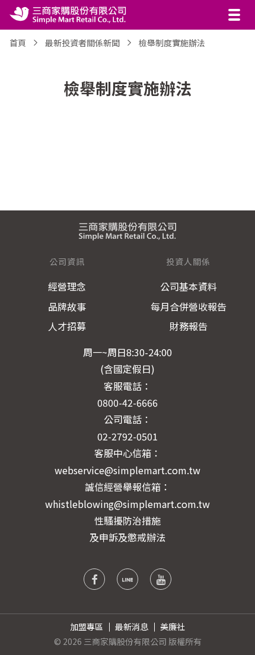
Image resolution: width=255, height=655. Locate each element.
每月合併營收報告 (189, 306)
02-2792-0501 (127, 436)
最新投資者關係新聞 (82, 43)
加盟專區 (86, 626)
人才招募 (67, 326)
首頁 (17, 43)
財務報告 (189, 326)
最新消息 (131, 626)
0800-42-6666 (127, 402)
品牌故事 (67, 306)
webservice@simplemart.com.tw (127, 470)
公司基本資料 (188, 286)
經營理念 (67, 286)
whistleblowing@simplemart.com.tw (127, 504)
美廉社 (172, 626)
